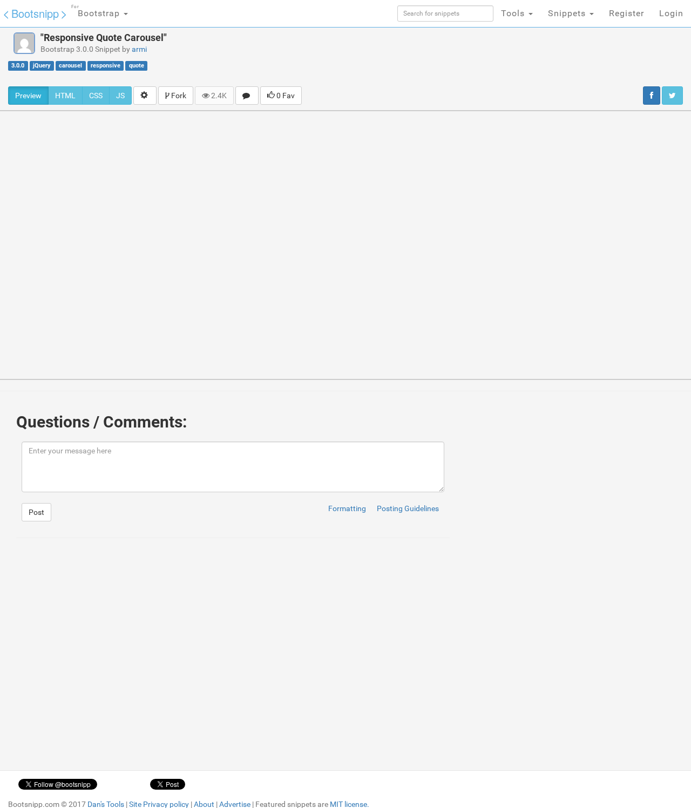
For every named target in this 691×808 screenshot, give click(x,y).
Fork (178, 95)
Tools (514, 13)
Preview (28, 95)
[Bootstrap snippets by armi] (24, 43)
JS (120, 95)
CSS (96, 95)
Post (36, 512)
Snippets (568, 13)
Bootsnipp (35, 13)
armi (139, 49)
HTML (65, 95)
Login (671, 13)
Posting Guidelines (408, 508)
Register (626, 13)
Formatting (347, 508)
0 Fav (285, 95)
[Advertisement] (435, 56)
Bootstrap (97, 11)
